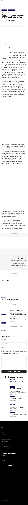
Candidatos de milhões (16, 326)
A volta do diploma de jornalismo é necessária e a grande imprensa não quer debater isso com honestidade (18, 312)
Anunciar (3, 460)
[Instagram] (5, 468)
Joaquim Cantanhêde (11, 20)
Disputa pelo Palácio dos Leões (18, 414)
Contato (3, 455)
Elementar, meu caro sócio (10, 299)
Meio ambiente (11, 10)
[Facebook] (2, 468)
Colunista (4, 10)
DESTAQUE (4, 322)
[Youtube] (14, 468)
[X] (11, 468)
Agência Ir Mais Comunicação (19, 502)
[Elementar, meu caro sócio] (14, 289)
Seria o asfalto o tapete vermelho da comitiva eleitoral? (18, 319)
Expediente (4, 434)
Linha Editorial (4, 441)
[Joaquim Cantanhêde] (2, 20)
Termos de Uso (5, 448)
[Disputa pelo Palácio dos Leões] (5, 415)
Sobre (2, 432)
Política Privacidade (6, 446)
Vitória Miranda (5, 301)
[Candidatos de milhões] (5, 328)
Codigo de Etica (5, 444)
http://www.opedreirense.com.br (18, 260)
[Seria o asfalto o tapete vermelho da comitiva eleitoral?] (5, 321)
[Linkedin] (8, 468)
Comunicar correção (6, 458)
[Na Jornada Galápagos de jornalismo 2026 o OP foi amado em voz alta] (5, 407)
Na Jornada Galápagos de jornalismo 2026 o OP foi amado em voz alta (18, 407)
